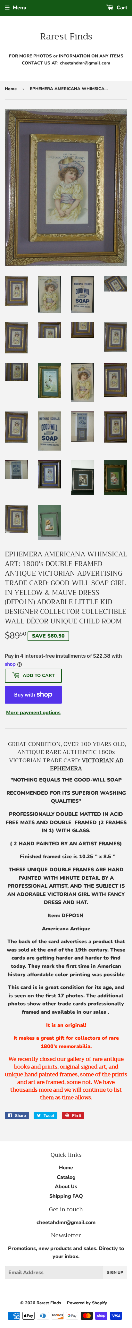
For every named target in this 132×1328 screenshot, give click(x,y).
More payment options (33, 712)
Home (11, 89)
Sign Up (115, 1272)
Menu (19, 7)
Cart (121, 7)
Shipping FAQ (66, 1196)
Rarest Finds (66, 36)
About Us (66, 1186)
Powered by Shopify (87, 1303)
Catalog (66, 1177)
